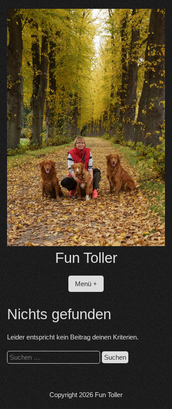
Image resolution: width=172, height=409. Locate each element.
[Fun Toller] (86, 243)
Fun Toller (86, 258)
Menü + (86, 283)
